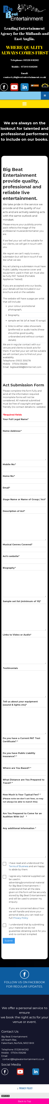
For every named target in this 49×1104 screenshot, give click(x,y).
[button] (45, 96)
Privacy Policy (20, 918)
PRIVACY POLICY (26, 1088)
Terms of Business (18, 866)
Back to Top (24, 1101)
